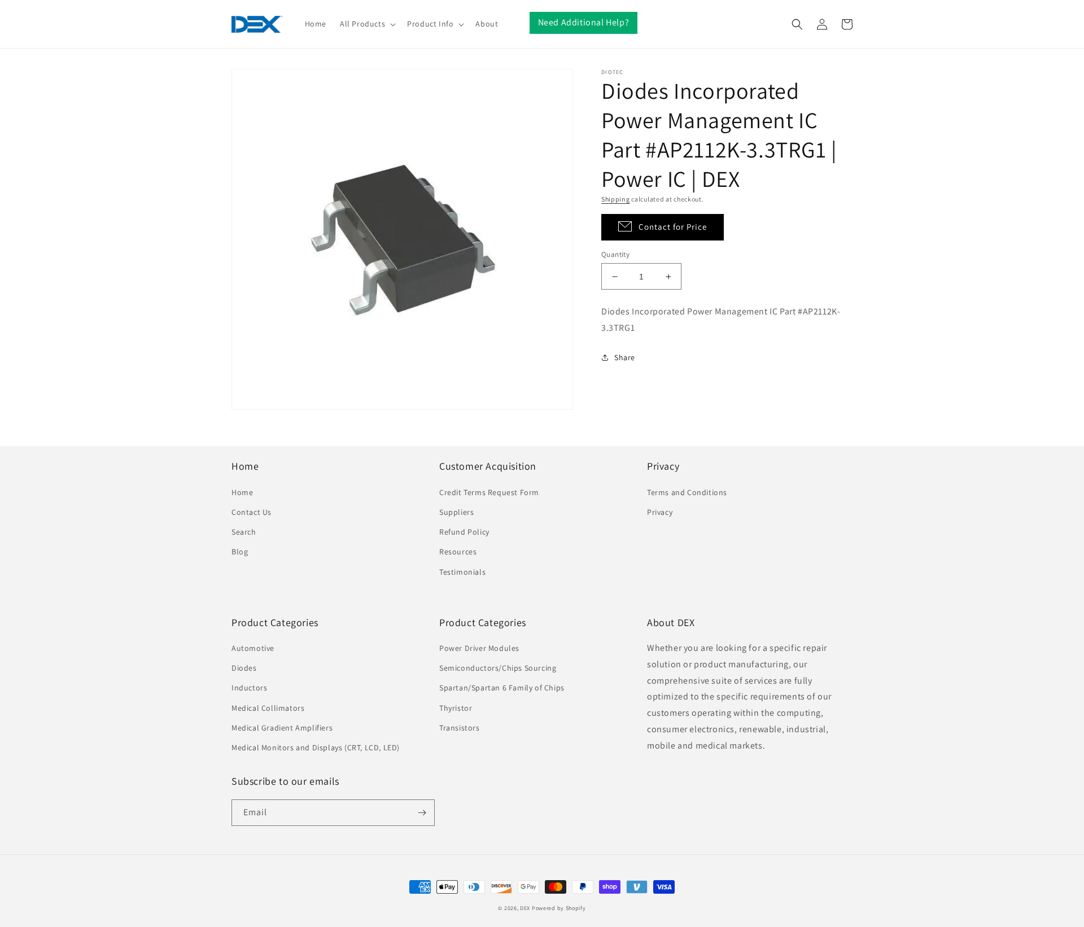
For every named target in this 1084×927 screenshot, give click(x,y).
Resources (458, 551)
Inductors (249, 688)
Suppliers (456, 512)
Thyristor (455, 708)
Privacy (659, 512)
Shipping (615, 199)
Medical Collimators (267, 708)
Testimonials (462, 572)
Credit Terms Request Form (489, 492)
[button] (366, 24)
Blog (239, 551)
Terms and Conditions (687, 492)
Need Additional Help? (584, 22)
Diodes (244, 668)
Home (242, 492)
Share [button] (624, 357)
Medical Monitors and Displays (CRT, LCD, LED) (315, 747)
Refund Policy (464, 532)
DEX (525, 908)
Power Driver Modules (479, 648)
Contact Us (251, 512)
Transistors (459, 728)
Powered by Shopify (559, 908)
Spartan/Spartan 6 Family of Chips (502, 688)
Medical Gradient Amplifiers (282, 728)
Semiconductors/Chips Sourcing (497, 668)
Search (243, 532)
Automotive (252, 648)
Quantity (615, 254)
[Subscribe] (421, 812)
